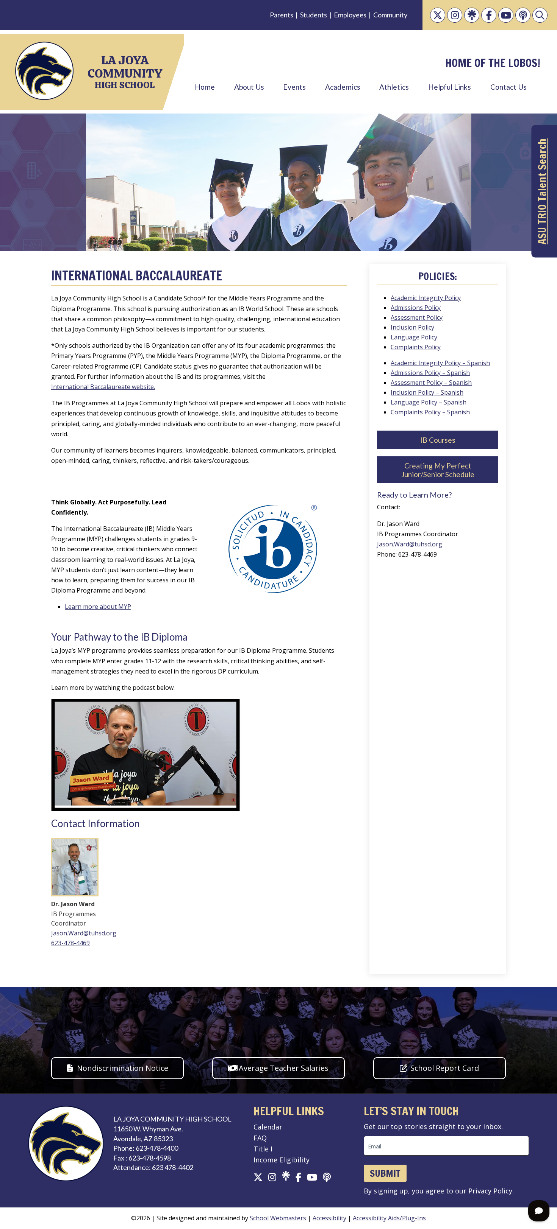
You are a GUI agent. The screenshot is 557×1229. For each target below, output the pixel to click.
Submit (385, 1173)
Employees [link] (350, 15)
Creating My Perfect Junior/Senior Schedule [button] (437, 470)
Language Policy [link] (414, 337)
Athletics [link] (394, 87)
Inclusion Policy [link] (412, 327)
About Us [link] (249, 87)
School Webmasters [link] (278, 1218)
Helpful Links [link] (449, 87)
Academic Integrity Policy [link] (426, 298)
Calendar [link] (267, 1126)
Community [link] (390, 15)
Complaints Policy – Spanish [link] (430, 412)
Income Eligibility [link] (281, 1159)
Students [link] (313, 15)
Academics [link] (342, 87)
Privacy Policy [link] (490, 1190)
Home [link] (205, 87)
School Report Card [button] (444, 1068)
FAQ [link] (260, 1137)
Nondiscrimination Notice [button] (122, 1068)
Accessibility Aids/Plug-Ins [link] (389, 1218)
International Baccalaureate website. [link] (103, 387)
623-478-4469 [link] (70, 943)
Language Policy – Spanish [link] (428, 402)
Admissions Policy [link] (416, 307)
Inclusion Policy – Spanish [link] (427, 392)
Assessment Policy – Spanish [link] (431, 382)
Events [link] (294, 87)
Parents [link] (281, 15)
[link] (437, 15)
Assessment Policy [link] (417, 317)
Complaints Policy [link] (416, 347)
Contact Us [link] (508, 87)
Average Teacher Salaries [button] (284, 1068)
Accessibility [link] (329, 1218)
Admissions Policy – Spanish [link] (430, 373)
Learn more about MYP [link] (98, 606)
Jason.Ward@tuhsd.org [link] (83, 933)
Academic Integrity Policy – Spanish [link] (440, 363)
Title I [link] (262, 1148)
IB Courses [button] (437, 440)
